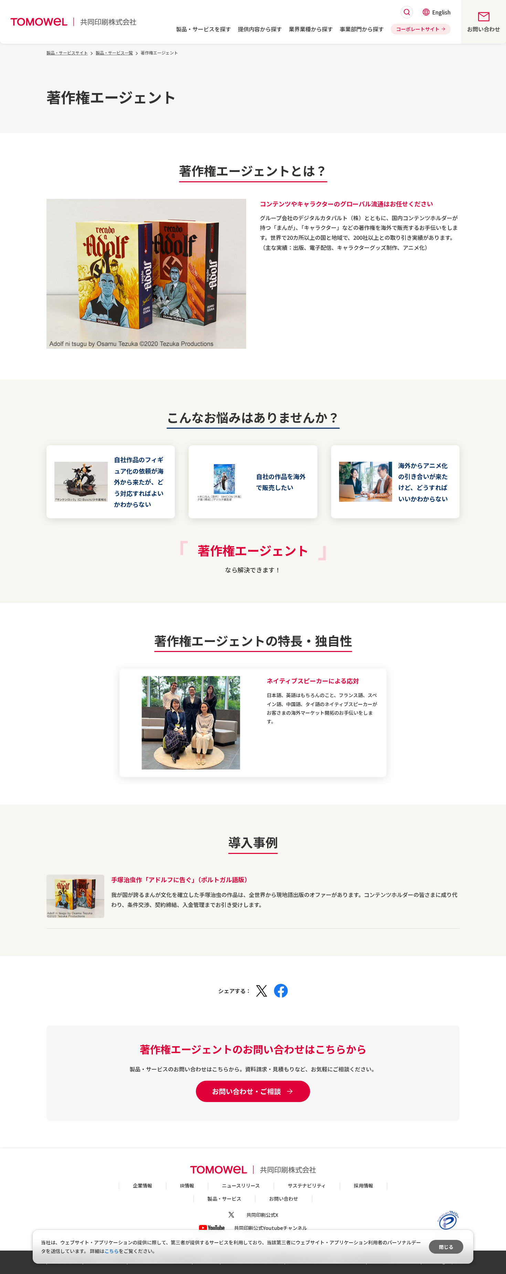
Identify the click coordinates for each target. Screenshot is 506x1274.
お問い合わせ (283, 1198)
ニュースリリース (241, 1185)
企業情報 (142, 1185)
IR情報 (187, 1185)
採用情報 (363, 1185)
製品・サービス (224, 1198)
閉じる (446, 1246)
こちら (111, 1250)
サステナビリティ (307, 1185)
